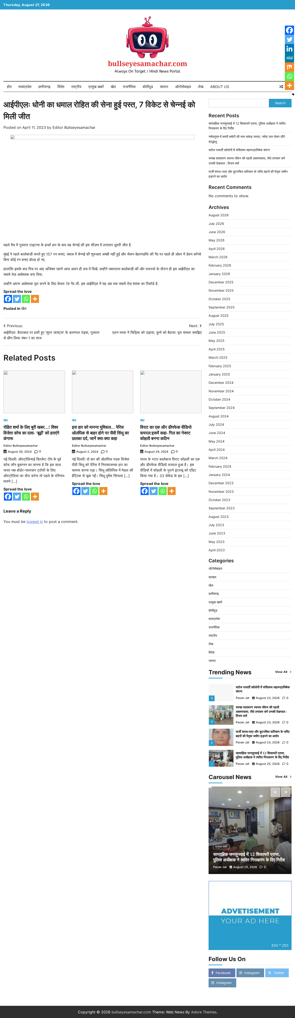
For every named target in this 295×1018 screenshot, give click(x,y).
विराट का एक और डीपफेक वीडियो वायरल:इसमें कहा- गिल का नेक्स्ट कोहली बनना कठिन (166, 432)
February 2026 (220, 265)
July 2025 (216, 324)
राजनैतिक (129, 86)
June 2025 (217, 332)
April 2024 (217, 450)
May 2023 (216, 542)
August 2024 (219, 416)
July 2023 (216, 525)
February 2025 (220, 366)
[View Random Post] (281, 86)
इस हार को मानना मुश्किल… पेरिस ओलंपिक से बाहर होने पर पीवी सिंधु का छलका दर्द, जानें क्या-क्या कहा (100, 432)
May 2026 (216, 240)
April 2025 (217, 349)
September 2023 (222, 508)
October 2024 (219, 399)
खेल (113, 86)
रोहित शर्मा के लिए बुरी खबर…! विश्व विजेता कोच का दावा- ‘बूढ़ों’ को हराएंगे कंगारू (31, 432)
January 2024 (219, 475)
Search (280, 103)
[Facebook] (8, 299)
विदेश (60, 86)
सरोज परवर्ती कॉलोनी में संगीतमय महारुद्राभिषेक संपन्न (239, 150)
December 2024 (221, 382)
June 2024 (217, 433)
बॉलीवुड (148, 86)
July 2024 (216, 424)
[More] (35, 299)
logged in (35, 521)
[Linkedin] (289, 48)
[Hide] (293, 94)
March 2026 (218, 257)
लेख (200, 86)
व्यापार (164, 86)
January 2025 (219, 374)
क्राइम (212, 577)
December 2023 (221, 483)
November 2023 (221, 491)
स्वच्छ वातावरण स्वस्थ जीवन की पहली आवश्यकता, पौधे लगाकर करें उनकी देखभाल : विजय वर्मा (261, 711)
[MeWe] (289, 57)
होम (9, 86)
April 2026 (217, 249)
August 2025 (219, 315)
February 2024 (220, 466)
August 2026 (219, 215)
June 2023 (217, 533)
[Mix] (289, 67)
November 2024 (221, 391)
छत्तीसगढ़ (44, 86)
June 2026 (217, 232)
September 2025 (222, 307)
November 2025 (221, 290)
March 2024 (218, 458)
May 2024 (216, 441)
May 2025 (216, 341)
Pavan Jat (242, 698)
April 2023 (217, 550)
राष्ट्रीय (76, 86)
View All (281, 672)
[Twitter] (17, 299)
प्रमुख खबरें (96, 86)
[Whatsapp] (26, 299)
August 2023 (219, 517)
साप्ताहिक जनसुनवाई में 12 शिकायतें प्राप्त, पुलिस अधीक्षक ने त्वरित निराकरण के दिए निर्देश (262, 755)
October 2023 (219, 500)
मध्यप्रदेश (24, 86)
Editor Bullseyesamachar (74, 127)
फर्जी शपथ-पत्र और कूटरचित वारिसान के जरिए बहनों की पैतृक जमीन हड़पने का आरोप (262, 733)
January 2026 (219, 274)
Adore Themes (203, 1012)
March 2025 (218, 357)
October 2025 (219, 299)
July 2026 (216, 224)
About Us (219, 86)
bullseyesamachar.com (147, 63)
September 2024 (222, 408)
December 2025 (221, 282)
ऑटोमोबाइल (183, 86)
